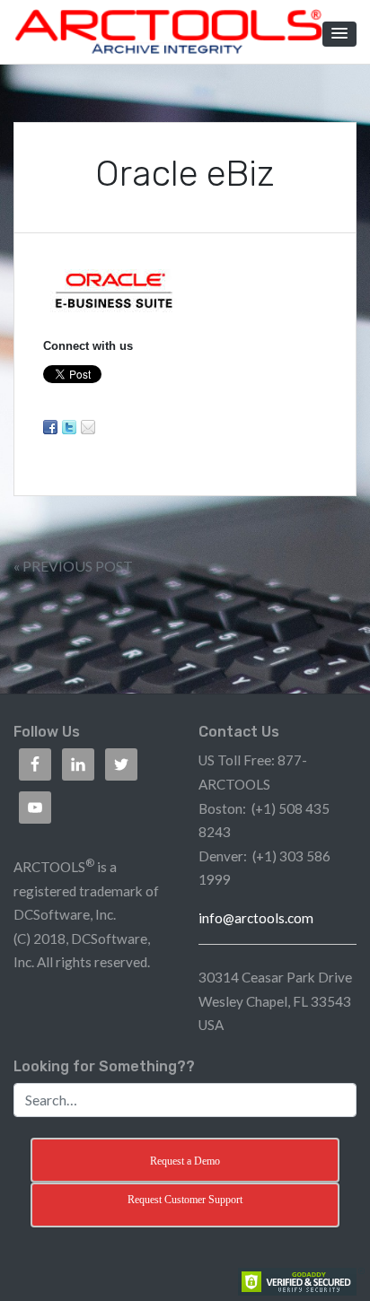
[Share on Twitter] (69, 427)
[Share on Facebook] (50, 427)
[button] (339, 34)
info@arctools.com (255, 918)
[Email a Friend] (88, 427)
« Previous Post (73, 565)
